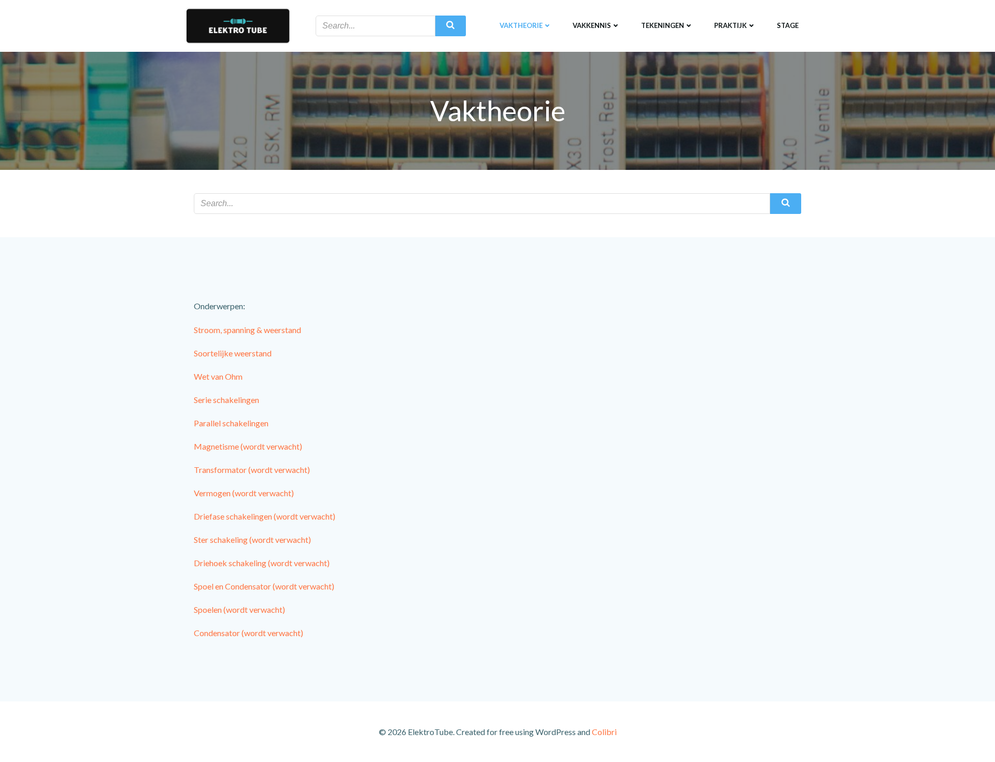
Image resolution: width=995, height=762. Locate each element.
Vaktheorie (521, 25)
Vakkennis (592, 25)
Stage (788, 25)
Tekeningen (662, 25)
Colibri (604, 732)
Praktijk (730, 25)
